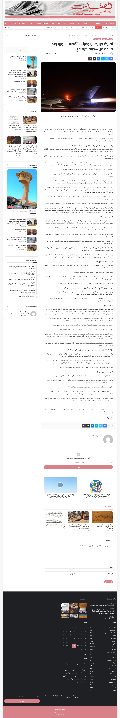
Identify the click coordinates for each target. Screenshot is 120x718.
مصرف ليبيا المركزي (81, 682)
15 (85, 642)
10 (78, 638)
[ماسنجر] (98, 58)
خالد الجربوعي (111, 660)
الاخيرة (30, 23)
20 (67, 642)
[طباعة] (90, 58)
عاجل (113, 665)
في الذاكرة (38, 23)
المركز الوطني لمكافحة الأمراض (79, 670)
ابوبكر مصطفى (106, 53)
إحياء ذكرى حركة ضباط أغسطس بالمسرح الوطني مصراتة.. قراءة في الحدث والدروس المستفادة (30, 149)
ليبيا (91, 23)
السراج (78, 664)
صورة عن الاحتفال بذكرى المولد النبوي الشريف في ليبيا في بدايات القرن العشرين (103, 527)
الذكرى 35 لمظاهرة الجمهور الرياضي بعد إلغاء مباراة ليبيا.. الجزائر (16, 90)
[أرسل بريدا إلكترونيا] (102, 53)
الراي (59, 23)
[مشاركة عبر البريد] (94, 58)
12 (70, 638)
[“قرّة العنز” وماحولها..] (32, 83)
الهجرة (75, 673)
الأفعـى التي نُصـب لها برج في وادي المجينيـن (18, 57)
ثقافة (65, 23)
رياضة (79, 23)
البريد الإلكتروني (108, 573)
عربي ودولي (99, 23)
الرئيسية (112, 23)
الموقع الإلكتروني (73, 573)
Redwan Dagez (24, 312)
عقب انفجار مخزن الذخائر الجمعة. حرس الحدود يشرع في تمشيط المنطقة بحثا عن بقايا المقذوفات (79, 527)
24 (78, 645)
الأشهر (33, 50)
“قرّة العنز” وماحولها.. (20, 81)
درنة (75, 676)
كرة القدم (70, 676)
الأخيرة (22, 50)
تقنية (113, 654)
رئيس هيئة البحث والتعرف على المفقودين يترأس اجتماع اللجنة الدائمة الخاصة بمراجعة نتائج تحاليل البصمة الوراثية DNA (16, 74)
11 (74, 638)
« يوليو (85, 654)
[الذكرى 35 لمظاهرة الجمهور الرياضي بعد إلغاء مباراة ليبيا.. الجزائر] (32, 91)
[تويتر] (107, 58)
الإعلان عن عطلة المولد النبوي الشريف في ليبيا (55, 526)
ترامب (84, 676)
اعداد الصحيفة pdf (110, 633)
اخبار (100, 35)
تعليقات (10, 50)
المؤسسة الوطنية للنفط (69, 664)
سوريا (109, 418)
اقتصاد (85, 23)
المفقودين (67, 670)
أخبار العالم (112, 627)
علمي (53, 23)
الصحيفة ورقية (22, 23)
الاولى (106, 23)
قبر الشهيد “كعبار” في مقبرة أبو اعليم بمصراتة (17, 98)
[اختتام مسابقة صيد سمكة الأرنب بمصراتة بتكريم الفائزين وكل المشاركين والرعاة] (65, 616)
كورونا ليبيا (83, 679)
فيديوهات (112, 685)
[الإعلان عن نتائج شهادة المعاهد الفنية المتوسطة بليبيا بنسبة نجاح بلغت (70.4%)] (65, 610)
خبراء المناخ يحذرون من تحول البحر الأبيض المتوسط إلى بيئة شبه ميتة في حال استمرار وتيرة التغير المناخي (68, 27)
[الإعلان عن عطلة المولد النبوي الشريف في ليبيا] (54, 517)
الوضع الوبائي (69, 673)
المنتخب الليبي (83, 673)
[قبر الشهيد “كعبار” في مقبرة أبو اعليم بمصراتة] (32, 99)
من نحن (14, 23)
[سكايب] (103, 58)
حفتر (80, 676)
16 (81, 642)
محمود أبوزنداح (71, 679)
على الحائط (112, 674)
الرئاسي (84, 664)
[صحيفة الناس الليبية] (60, 10)
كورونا (113, 687)
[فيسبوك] (111, 58)
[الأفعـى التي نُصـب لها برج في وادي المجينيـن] (32, 62)
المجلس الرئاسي (82, 667)
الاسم (111, 567)
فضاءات (46, 23)
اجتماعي (72, 23)
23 (81, 645)
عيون (113, 676)
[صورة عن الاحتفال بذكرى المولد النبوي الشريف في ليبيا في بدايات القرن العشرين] (102, 517)
